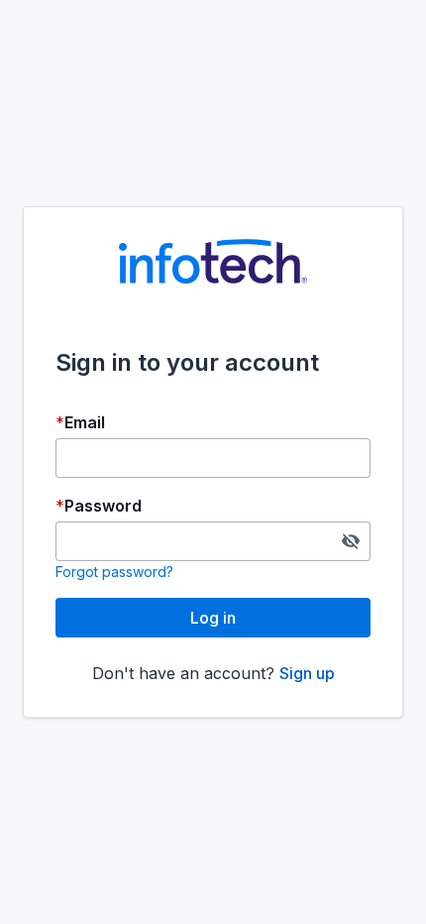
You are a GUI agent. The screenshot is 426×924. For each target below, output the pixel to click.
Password (103, 506)
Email (84, 422)
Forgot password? (114, 571)
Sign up (307, 673)
